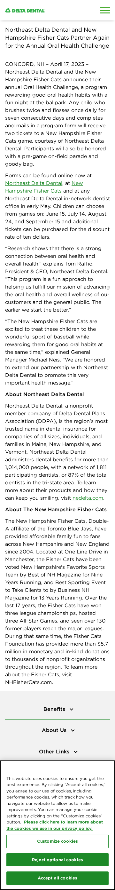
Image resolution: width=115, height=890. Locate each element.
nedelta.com (87, 498)
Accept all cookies (57, 878)
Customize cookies (57, 841)
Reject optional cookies (57, 859)
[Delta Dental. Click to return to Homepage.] (43, 10)
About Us (55, 730)
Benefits (55, 709)
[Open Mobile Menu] (105, 10)
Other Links (55, 751)
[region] (57, 825)
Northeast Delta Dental (33, 183)
